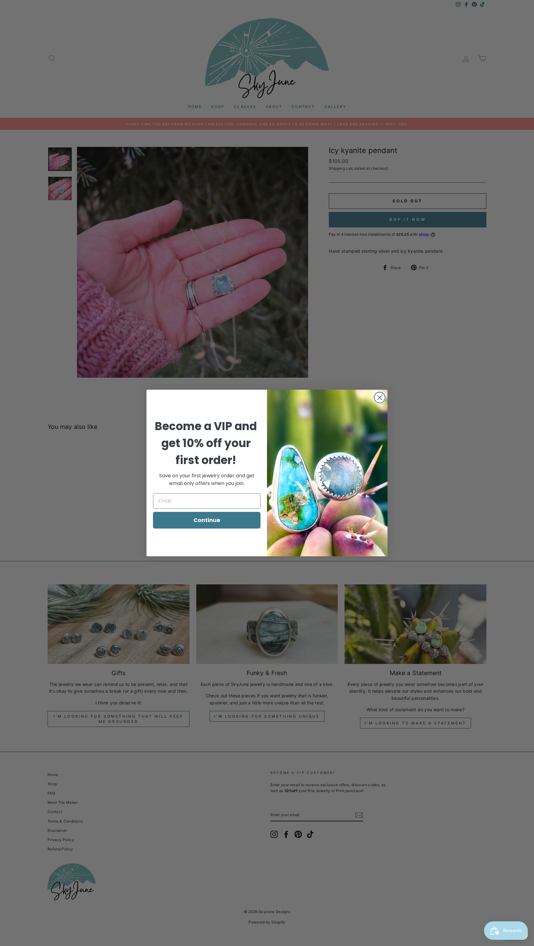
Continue (206, 520)
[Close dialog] (379, 397)
